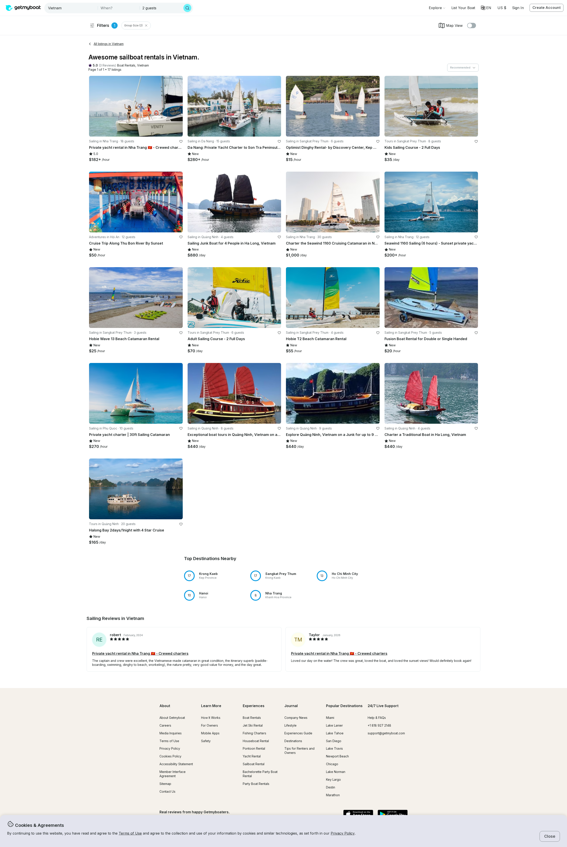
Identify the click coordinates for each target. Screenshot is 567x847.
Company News (295, 718)
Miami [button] (330, 718)
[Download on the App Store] (358, 815)
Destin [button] (330, 787)
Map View (454, 25)
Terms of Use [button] (130, 833)
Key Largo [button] (333, 779)
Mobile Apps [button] (210, 733)
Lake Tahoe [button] (335, 733)
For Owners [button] (209, 725)
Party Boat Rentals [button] (256, 784)
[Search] (187, 8)
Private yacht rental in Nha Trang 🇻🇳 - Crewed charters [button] (140, 653)
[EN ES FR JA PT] (486, 8)
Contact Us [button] (167, 791)
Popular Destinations (344, 706)
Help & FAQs (377, 718)
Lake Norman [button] (335, 772)
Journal (291, 706)
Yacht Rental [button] (252, 756)
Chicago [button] (332, 764)
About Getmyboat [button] (172, 718)
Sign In (518, 8)
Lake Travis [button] (334, 748)
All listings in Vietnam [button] (109, 44)
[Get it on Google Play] (393, 815)
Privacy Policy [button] (343, 833)
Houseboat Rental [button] (256, 741)
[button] (463, 8)
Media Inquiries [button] (170, 733)
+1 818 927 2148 (379, 725)
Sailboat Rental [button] (253, 764)
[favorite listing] (181, 141)
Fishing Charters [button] (254, 733)
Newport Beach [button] (337, 756)
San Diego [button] (333, 741)
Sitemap (165, 784)
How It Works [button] (210, 718)
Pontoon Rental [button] (254, 748)
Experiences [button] (253, 706)
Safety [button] (206, 741)
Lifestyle (290, 725)
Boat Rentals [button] (252, 718)
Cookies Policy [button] (170, 756)
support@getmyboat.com (386, 733)
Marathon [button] (333, 795)
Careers (165, 725)
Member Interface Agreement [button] (172, 774)
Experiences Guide (298, 733)
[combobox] (71, 8)
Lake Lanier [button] (334, 725)
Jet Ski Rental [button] (253, 725)
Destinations (293, 741)
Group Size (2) (133, 25)
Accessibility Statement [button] (176, 764)
